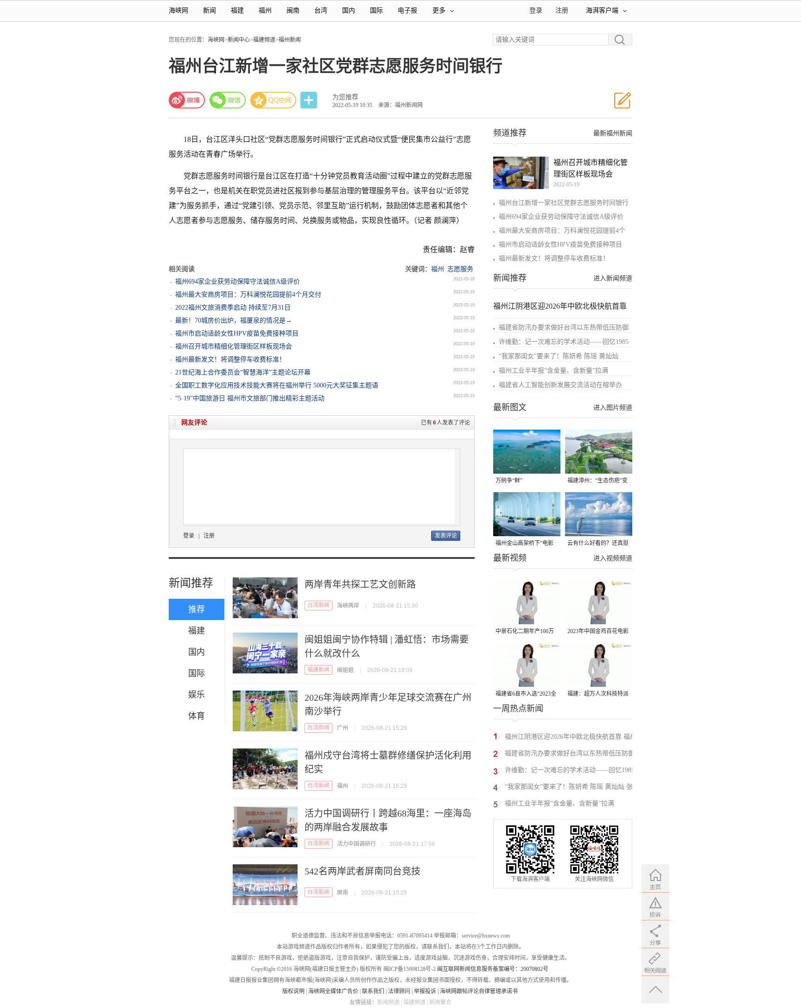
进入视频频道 (612, 558)
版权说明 (293, 991)
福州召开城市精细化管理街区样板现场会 (233, 346)
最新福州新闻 (612, 133)
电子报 (407, 10)
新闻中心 (239, 40)
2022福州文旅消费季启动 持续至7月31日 (233, 307)
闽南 (292, 10)
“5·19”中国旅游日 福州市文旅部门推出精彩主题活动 (249, 398)
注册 (561, 10)
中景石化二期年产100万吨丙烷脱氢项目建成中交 (526, 632)
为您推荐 (345, 97)
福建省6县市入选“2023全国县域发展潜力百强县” (526, 694)
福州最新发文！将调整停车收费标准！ (230, 359)
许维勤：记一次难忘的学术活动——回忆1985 (564, 341)
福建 (237, 10)
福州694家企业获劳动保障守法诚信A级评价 (237, 281)
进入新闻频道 (612, 278)
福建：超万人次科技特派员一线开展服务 (598, 694)
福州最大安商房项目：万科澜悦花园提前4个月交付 (248, 294)
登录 (188, 536)
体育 (196, 716)
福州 (265, 10)
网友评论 (194, 422)
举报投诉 (425, 991)
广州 (342, 728)
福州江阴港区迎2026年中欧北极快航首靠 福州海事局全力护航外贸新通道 (570, 738)
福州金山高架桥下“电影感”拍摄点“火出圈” (524, 544)
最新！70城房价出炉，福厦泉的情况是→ (233, 320)
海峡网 (178, 10)
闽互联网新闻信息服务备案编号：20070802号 (492, 969)
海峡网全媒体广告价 (333, 991)
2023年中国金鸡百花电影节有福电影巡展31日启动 (598, 632)
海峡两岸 (348, 605)
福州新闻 (290, 40)
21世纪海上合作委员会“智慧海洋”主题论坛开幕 (243, 372)
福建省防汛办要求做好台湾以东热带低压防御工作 (570, 755)
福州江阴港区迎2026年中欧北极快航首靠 (560, 306)
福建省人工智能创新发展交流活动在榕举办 (560, 384)
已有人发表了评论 (445, 422)
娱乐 (196, 694)
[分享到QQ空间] (273, 100)
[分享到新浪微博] (187, 100)
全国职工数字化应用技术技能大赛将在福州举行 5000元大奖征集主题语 (276, 385)
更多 (438, 10)
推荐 (196, 609)
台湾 (320, 10)
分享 (309, 100)
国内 (348, 10)
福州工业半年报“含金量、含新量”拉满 (553, 370)
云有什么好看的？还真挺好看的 (598, 544)
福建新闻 (318, 669)
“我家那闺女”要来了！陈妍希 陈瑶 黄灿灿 (558, 356)
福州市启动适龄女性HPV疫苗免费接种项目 (237, 333)
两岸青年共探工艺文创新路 (360, 584)
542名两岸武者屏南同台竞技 (362, 871)
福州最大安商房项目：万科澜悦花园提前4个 (562, 230)
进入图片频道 (612, 407)
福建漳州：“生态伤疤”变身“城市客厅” (597, 481)
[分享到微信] (228, 100)
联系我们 (373, 991)
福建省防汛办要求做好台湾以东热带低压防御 (564, 327)
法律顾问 (399, 991)
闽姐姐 (345, 670)
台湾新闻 (318, 605)
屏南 (342, 892)
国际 (376, 10)
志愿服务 (460, 269)
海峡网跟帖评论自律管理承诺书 (479, 991)
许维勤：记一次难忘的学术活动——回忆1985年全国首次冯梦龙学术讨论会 (570, 771)
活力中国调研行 (356, 844)
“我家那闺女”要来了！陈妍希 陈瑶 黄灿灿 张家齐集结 (572, 788)
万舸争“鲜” (509, 480)
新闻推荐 (191, 583)
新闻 (209, 10)
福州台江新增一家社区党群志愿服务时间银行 (564, 202)
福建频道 (264, 40)
